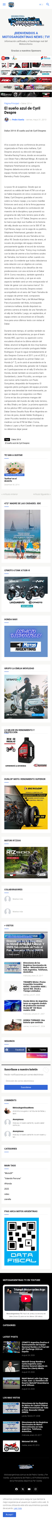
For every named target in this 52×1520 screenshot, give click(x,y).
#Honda (8, 1183)
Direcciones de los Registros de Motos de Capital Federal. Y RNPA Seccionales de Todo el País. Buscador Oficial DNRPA (35, 1408)
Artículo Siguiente (41, 494)
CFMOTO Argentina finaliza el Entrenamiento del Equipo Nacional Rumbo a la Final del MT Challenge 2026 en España (35, 1347)
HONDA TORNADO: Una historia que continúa (34, 1021)
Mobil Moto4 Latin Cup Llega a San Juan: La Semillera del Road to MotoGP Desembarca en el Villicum (35, 1381)
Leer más (18, 1508)
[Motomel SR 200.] (11, 1446)
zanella (7, 1199)
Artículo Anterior (10, 494)
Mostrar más (18, 899)
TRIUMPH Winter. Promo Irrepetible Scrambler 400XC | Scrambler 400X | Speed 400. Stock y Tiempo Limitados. (35, 986)
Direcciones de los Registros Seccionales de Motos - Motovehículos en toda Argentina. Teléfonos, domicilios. (35, 967)
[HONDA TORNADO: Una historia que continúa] (12, 1025)
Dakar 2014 (26, 103)
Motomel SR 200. (30, 1441)
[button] (4, 4)
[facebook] (16, 1489)
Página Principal (11, 103)
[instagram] (35, 1489)
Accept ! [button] (9, 1514)
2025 (6, 1189)
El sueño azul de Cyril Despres (17, 443)
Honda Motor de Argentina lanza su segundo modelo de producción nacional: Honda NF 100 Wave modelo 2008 (35, 1005)
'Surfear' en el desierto (10, 480)
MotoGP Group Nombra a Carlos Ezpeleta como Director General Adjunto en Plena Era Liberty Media (34, 1365)
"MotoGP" (8, 1173)
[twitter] (22, 1489)
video (6, 1194)
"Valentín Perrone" (12, 1178)
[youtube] (29, 1489)
